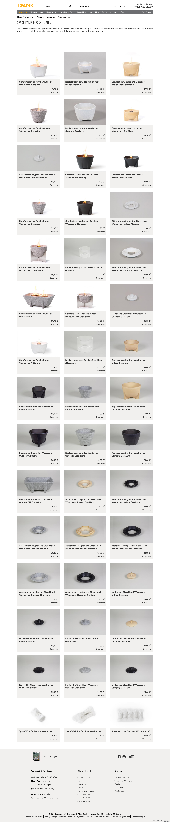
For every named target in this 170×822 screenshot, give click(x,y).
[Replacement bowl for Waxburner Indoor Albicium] (85, 65)
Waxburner (24, 12)
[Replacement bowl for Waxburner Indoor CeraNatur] (131, 344)
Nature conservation (85, 790)
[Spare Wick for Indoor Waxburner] (38, 715)
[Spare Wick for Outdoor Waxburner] (85, 715)
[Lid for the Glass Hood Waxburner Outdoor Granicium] (85, 668)
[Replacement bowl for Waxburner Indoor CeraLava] (38, 390)
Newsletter (84, 6)
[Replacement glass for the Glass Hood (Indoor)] (85, 251)
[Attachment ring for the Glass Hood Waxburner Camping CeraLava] (85, 576)
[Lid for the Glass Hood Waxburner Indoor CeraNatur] (131, 576)
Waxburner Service (122, 790)
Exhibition (118, 787)
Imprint (28, 816)
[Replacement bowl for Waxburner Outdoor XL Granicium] (38, 483)
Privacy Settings (51, 816)
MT (122, 6)
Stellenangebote (83, 800)
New (97, 12)
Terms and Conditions (66, 816)
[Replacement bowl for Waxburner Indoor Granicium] (85, 390)
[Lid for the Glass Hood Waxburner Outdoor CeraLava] (131, 297)
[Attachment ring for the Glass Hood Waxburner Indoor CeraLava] (131, 483)
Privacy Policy (37, 816)
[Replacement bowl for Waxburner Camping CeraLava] (131, 437)
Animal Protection (84, 12)
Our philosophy (83, 780)
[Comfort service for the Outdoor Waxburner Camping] (85, 158)
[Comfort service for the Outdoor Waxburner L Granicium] (38, 251)
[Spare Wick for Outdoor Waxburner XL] (131, 715)
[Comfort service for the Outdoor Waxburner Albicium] (38, 65)
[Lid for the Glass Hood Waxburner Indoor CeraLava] (38, 622)
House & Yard (52, 12)
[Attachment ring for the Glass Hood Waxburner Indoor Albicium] (38, 158)
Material (80, 787)
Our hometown (83, 794)
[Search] (70, 6)
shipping (166, 820)
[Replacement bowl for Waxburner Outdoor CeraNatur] (131, 390)
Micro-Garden (37, 12)
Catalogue (118, 784)
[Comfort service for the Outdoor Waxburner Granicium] (38, 112)
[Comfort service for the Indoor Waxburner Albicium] (38, 344)
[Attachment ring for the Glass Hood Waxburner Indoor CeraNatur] (85, 483)
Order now (54, 92)
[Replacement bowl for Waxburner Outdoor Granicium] (85, 437)
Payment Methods (121, 777)
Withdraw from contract (99, 816)
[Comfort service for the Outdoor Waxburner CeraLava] (85, 205)
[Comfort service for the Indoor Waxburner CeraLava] (131, 158)
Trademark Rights (138, 816)
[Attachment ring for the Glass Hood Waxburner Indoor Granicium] (38, 529)
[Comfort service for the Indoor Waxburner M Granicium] (85, 297)
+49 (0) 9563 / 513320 (44, 777)
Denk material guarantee (120, 816)
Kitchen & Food (67, 12)
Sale (122, 12)
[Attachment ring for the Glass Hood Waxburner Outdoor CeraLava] (131, 251)
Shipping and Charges (123, 780)
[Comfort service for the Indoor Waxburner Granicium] (38, 205)
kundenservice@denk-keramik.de (44, 797)
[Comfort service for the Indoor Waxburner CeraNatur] (131, 112)
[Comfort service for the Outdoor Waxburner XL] (38, 297)
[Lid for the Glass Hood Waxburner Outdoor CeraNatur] (131, 622)
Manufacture (82, 784)
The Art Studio (83, 797)
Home (19, 16)
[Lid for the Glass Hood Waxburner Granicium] (85, 622)
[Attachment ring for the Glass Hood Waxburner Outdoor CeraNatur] (85, 529)
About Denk (84, 771)
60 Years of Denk (84, 777)
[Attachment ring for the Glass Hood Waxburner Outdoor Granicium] (38, 576)
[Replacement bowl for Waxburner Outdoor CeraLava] (85, 112)
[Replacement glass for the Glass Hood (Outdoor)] (85, 344)
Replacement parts (110, 12)
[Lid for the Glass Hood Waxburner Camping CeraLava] (131, 668)
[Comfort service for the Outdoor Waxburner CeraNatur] (131, 65)
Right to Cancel (83, 816)
